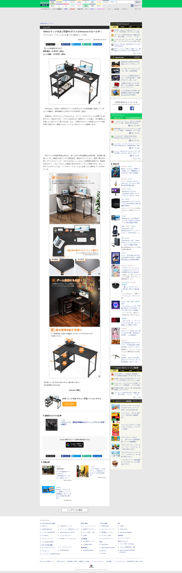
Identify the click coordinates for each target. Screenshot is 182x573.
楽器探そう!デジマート (89, 529)
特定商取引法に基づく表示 (134, 561)
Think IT (44, 526)
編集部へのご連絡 (84, 561)
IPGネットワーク (123, 541)
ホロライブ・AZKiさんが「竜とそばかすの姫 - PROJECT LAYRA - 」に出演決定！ (131, 333)
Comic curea (123, 529)
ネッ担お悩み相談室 (47, 542)
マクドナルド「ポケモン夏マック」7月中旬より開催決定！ (130, 415)
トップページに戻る (74, 510)
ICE (119, 523)
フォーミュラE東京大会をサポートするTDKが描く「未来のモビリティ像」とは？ (130, 78)
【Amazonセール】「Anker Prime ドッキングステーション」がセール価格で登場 (130, 243)
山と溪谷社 (84, 538)
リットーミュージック (89, 526)
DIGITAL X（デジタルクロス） (68, 538)
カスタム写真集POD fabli (127, 547)
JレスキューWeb (106, 535)
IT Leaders (45, 535)
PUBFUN (120, 535)
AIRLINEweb (105, 526)
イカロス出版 (103, 523)
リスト (58, 44)
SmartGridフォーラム (66, 526)
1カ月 (138, 27)
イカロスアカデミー (107, 538)
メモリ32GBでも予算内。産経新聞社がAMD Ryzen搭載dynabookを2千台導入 (130, 93)
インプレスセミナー (65, 535)
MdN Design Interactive (108, 547)
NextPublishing (64, 550)
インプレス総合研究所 (48, 532)
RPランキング (118, 118)
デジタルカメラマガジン (49, 547)
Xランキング (120, 115)
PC (86, 9)
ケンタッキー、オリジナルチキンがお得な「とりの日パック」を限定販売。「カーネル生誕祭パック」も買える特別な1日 (127, 385)
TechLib (104, 553)
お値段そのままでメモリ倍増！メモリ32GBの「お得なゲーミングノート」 (130, 85)
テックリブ (102, 551)
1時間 (114, 27)
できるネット (46, 551)
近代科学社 (84, 547)
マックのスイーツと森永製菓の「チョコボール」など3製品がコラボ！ (130, 462)
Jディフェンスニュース (108, 529)
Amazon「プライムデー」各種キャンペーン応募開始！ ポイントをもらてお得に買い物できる (63, 494)
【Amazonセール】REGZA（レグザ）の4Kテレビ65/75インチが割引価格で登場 (130, 220)
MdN (100, 542)
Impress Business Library (67, 532)
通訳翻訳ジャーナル (107, 532)
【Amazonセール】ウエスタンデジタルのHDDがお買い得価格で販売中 (131, 203)
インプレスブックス (65, 547)
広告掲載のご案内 (72, 561)
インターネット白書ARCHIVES (51, 554)
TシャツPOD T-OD (89, 532)
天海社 (122, 526)
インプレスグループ (119, 561)
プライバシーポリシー (98, 561)
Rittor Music (84, 523)
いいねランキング (134, 118)
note (88, 44)
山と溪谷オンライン (88, 541)
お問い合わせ (61, 561)
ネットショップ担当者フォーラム (69, 529)
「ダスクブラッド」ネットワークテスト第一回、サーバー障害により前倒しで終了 (130, 323)
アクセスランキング (122, 24)
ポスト (52, 44)
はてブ (77, 44)
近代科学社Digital (88, 550)
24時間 (122, 27)
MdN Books (105, 544)
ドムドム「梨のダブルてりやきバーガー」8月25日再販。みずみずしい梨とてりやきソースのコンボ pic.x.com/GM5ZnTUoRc (127, 153)
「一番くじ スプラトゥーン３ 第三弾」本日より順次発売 (130, 289)
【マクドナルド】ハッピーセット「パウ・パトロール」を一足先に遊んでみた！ (130, 447)
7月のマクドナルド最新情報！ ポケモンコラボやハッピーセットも (129, 401)
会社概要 (108, 561)
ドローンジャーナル (47, 538)
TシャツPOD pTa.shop (127, 544)
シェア (67, 44)
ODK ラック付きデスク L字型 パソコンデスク (81, 399)
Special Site (120, 57)
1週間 (130, 27)
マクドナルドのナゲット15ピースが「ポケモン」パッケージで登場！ (131, 427)
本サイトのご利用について (47, 561)
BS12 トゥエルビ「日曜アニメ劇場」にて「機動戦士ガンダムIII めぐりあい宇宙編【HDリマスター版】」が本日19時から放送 (127, 50)
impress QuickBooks (126, 532)
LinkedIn (99, 44)
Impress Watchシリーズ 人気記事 (127, 368)
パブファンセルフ (125, 538)
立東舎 (85, 535)
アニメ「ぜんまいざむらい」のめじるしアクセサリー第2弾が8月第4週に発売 (130, 183)
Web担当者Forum (47, 529)
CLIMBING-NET (87, 544)
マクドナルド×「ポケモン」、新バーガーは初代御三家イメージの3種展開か (130, 439)
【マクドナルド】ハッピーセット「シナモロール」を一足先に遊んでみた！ (130, 454)
